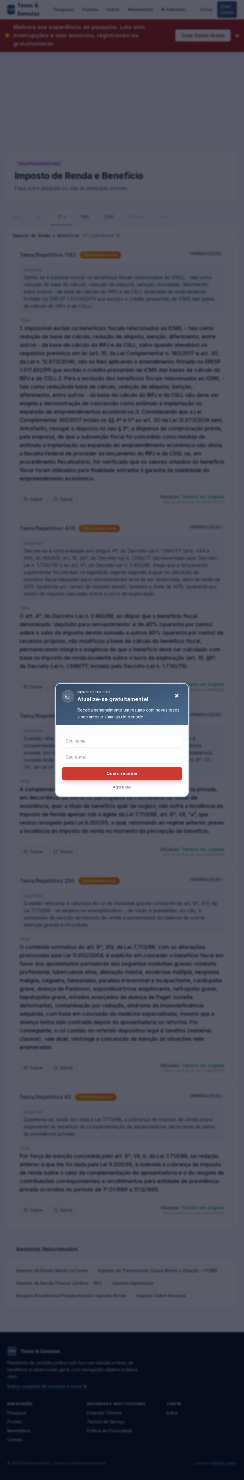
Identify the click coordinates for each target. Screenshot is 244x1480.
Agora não (122, 787)
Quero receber (122, 773)
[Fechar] (176, 695)
